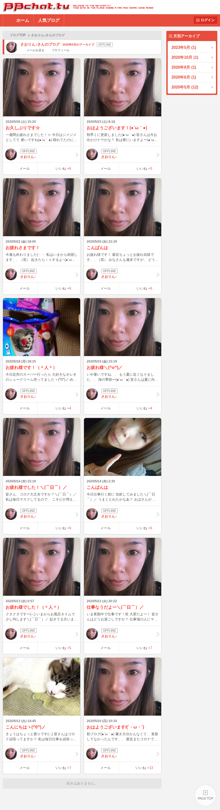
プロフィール (60, 50)
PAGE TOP (205, 795)
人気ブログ (49, 20)
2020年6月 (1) (183, 77)
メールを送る (35, 50)
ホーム (22, 20)
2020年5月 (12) (184, 87)
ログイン (208, 20)
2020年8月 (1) (183, 67)
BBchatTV (76, 7)
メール (24, 169)
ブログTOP (18, 35)
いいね (63, 169)
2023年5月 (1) (183, 47)
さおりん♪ (28, 157)
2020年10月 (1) (184, 57)
